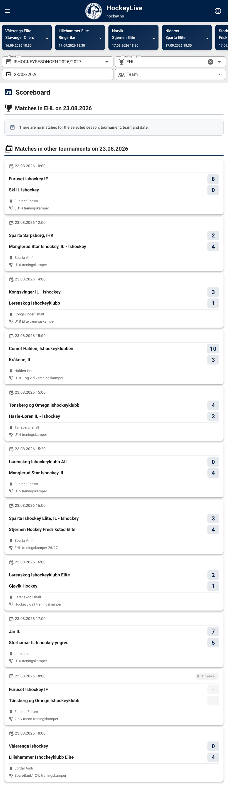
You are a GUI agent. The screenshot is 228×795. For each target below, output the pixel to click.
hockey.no (115, 16)
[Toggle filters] (218, 11)
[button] (210, 62)
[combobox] (57, 61)
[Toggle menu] (7, 11)
